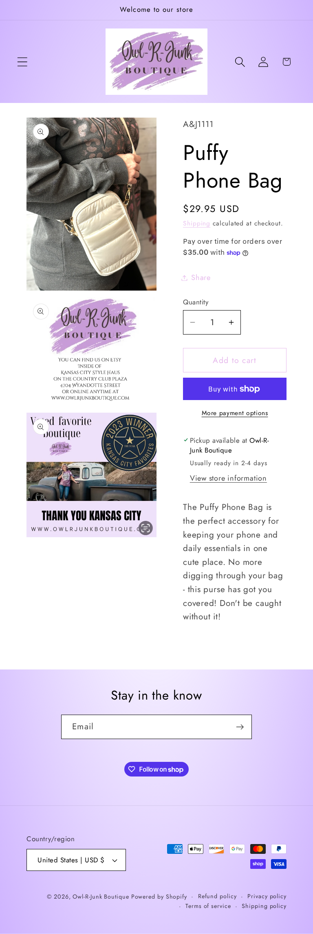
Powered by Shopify (159, 896)
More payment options (235, 413)
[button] (22, 61)
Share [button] (201, 277)
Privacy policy (267, 896)
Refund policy (217, 896)
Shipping (196, 223)
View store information (228, 478)
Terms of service (208, 906)
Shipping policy (264, 906)
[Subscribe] (239, 727)
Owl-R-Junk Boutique (102, 896)
